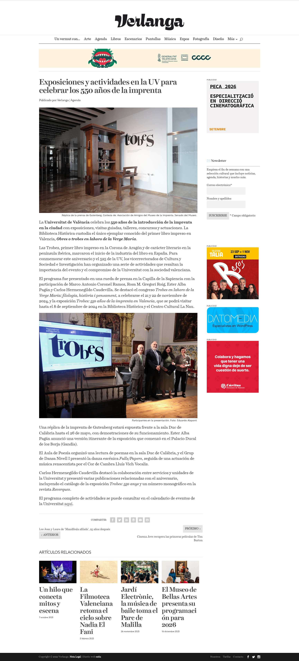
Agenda (101, 39)
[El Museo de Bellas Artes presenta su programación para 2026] (180, 572)
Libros (116, 39)
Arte (87, 39)
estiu (98, 657)
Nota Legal (75, 657)
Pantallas (153, 39)
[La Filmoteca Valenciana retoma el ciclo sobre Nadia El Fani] (98, 572)
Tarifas (226, 657)
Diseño (218, 39)
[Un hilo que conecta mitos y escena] (57, 572)
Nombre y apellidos (219, 198)
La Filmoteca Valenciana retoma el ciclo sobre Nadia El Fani (96, 611)
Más (231, 39)
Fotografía (201, 39)
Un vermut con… (67, 39)
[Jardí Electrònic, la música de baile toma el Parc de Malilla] (139, 572)
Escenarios (133, 39)
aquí (68, 504)
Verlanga (63, 100)
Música (170, 39)
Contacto (238, 657)
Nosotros (215, 657)
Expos (184, 39)
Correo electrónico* (219, 185)
